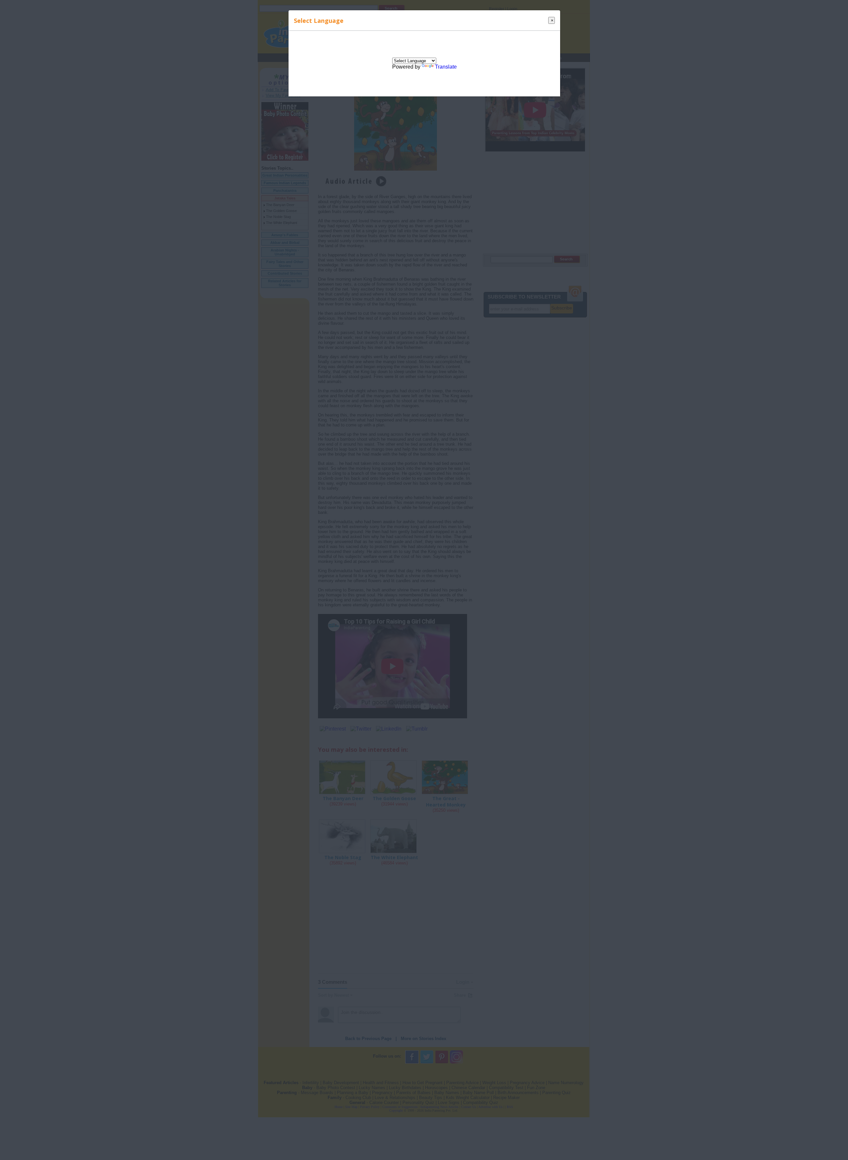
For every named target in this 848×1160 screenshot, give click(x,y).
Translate (446, 67)
